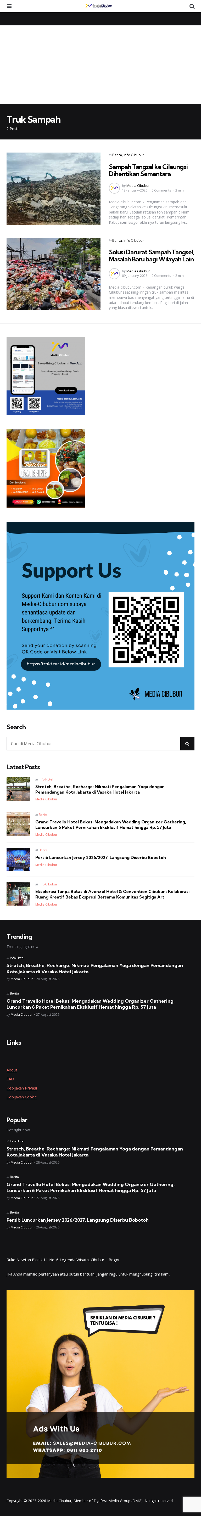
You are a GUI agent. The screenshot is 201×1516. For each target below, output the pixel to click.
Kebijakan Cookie (22, 1096)
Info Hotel (46, 779)
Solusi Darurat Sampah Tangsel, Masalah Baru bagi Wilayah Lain (151, 255)
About (12, 1070)
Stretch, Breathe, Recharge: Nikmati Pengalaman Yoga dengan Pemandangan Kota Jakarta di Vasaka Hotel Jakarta (100, 789)
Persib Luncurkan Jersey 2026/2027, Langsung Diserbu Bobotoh (100, 857)
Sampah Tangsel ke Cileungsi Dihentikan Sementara (148, 170)
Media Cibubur (138, 185)
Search (16, 727)
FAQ (10, 1078)
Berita (117, 155)
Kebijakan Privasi (22, 1088)
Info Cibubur (134, 155)
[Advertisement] (100, 65)
